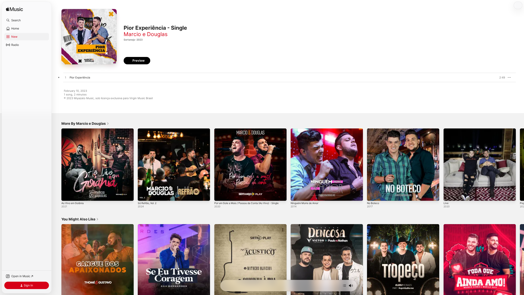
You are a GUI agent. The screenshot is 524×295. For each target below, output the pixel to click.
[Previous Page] (57, 164)
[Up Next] (344, 285)
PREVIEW (500, 77)
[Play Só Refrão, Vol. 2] (143, 196)
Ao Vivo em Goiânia (73, 130)
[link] (85, 123)
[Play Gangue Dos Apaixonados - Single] (66, 291)
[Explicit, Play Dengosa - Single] (296, 291)
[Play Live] (449, 196)
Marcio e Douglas (146, 34)
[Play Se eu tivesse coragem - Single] (143, 291)
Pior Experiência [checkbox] (80, 77)
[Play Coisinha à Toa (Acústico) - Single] (219, 291)
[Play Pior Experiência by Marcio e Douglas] (65, 77)
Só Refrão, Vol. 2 (148, 130)
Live (446, 130)
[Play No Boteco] (372, 196)
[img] (14, 9)
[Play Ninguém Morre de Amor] (296, 196)
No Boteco (374, 130)
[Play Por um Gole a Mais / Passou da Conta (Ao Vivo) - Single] (219, 196)
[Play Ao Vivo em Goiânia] (66, 196)
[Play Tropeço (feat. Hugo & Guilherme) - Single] (372, 291)
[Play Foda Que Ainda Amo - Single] (449, 291)
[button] (27, 20)
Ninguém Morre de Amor (306, 130)
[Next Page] (520, 164)
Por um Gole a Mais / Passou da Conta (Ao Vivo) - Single (250, 130)
